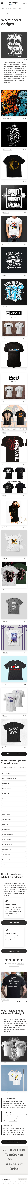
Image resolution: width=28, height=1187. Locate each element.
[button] (26, 1176)
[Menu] (2, 3)
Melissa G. (5, 589)
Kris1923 (4, 1062)
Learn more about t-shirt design (13, 1002)
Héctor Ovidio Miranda (8, 244)
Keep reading (21, 1107)
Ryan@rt (5, 715)
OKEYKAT (5, 527)
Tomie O (5, 307)
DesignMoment (6, 684)
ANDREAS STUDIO (7, 149)
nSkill (4, 275)
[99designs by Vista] (13, 3)
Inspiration (8, 8)
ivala (4, 181)
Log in (25, 3)
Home (3, 8)
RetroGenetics (6, 212)
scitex (4, 369)
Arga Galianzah (5, 999)
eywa (4, 338)
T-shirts (14, 8)
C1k (26, 59)
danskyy (5, 747)
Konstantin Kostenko (7, 118)
